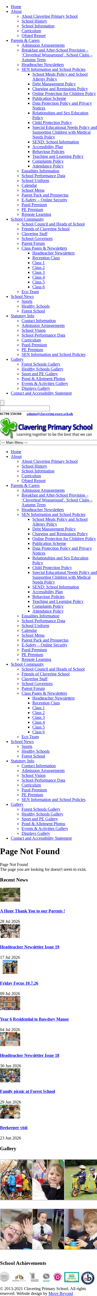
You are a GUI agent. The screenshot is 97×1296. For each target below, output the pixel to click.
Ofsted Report (34, 35)
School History (34, 21)
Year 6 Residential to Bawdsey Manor (34, 1019)
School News (22, 296)
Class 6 (38, 287)
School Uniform (35, 180)
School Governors (37, 238)
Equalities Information (40, 171)
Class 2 (38, 267)
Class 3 (38, 272)
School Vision (34, 330)
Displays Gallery (36, 388)
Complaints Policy (48, 161)
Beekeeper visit (13, 1127)
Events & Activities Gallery (45, 383)
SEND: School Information (55, 142)
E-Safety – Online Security (44, 200)
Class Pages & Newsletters (44, 248)
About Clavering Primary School (50, 16)
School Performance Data (43, 175)
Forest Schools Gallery (41, 364)
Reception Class (46, 258)
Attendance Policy (48, 166)
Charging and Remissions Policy (60, 88)
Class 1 (38, 262)
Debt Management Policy (54, 84)
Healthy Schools (36, 306)
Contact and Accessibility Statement (41, 393)
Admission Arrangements (43, 45)
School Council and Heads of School (53, 224)
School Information (38, 26)
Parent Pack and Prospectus (45, 195)
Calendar (29, 185)
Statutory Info (22, 316)
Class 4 (38, 277)
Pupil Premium (34, 204)
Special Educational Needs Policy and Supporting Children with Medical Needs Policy (64, 132)
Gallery (17, 359)
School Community (27, 219)
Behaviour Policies (48, 151)
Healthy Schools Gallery (42, 369)
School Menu (33, 190)
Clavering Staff (34, 233)
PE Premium (32, 209)
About (16, 11)
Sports (27, 301)
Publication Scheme (49, 98)
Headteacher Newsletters (43, 64)
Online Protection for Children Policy (64, 93)
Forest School (33, 311)
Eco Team (30, 291)
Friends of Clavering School (46, 229)
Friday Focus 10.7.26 (19, 983)
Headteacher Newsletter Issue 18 (29, 1055)
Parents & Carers (25, 40)
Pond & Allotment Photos (43, 378)
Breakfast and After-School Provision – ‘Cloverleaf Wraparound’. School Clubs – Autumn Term (57, 55)
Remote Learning (36, 214)
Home (16, 6)
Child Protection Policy (52, 122)
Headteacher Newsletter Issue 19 (29, 947)
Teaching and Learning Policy (58, 156)
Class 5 (38, 282)
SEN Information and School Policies (53, 69)
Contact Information (39, 320)
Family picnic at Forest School (27, 1091)
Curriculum (31, 30)
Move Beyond (60, 1293)
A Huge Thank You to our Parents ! (32, 911)
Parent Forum (33, 243)
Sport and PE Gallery (40, 374)
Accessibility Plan (47, 146)
